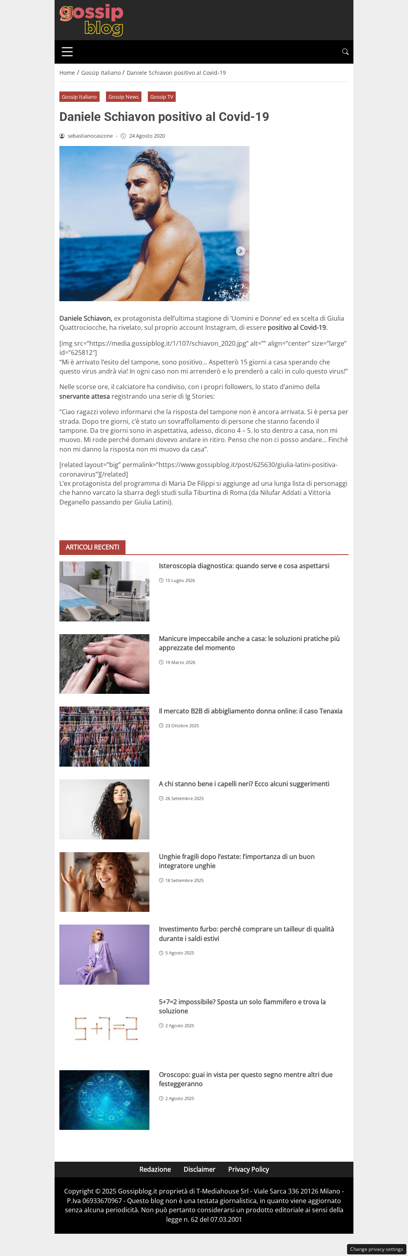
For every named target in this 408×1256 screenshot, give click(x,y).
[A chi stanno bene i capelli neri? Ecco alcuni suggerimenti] (104, 809)
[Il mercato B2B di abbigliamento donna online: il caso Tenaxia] (104, 737)
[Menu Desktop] (67, 51)
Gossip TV (161, 96)
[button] (345, 51)
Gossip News (123, 96)
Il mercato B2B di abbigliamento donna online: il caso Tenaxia (251, 711)
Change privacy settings (376, 1249)
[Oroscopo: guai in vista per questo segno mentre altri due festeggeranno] (104, 1100)
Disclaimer (200, 1169)
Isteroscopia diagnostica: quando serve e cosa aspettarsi (244, 565)
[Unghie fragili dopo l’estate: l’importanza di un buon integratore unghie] (104, 882)
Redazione (155, 1169)
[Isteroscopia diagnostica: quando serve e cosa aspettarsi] (104, 591)
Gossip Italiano (79, 96)
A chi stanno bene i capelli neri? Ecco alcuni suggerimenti (244, 783)
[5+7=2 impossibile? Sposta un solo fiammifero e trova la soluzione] (104, 1027)
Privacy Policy (248, 1169)
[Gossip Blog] (91, 19)
